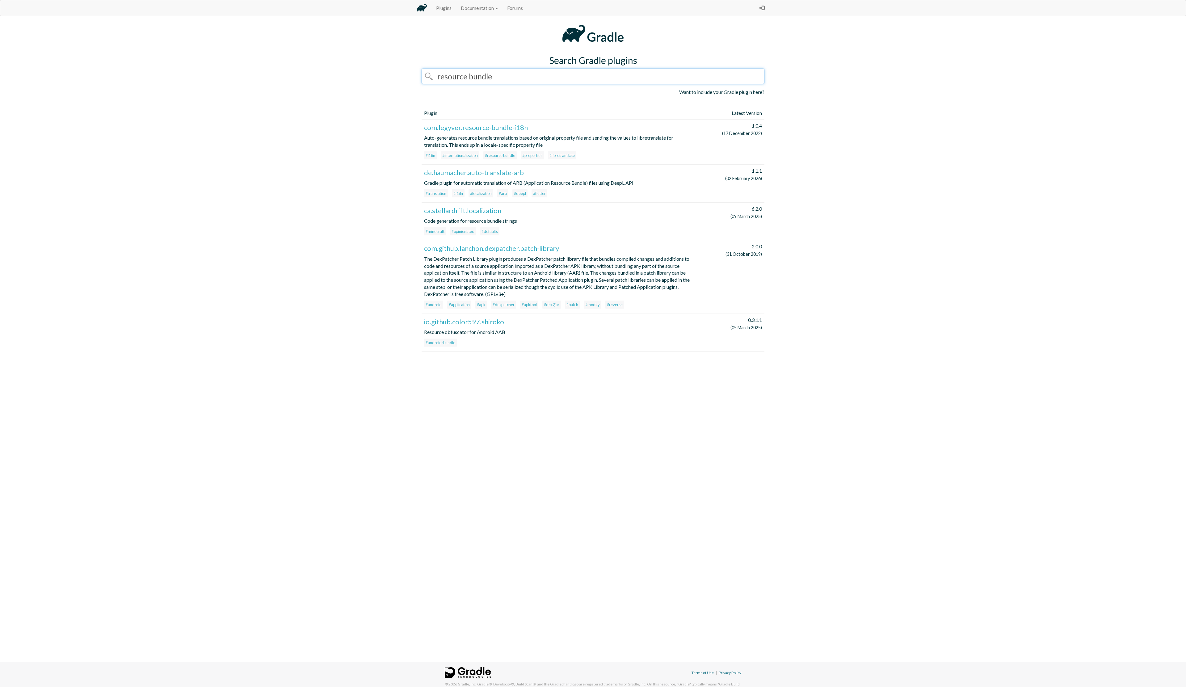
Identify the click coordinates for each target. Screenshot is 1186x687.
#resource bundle (500, 155)
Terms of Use (703, 672)
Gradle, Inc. (467, 684)
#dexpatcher (504, 304)
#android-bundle (440, 342)
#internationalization (460, 155)
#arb (503, 193)
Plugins (444, 8)
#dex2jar (551, 304)
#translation (436, 193)
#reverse (615, 304)
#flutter (539, 193)
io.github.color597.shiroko (464, 322)
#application (459, 304)
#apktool (529, 304)
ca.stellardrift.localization (462, 210)
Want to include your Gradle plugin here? (721, 92)
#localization (481, 193)
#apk (481, 304)
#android (434, 304)
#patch (572, 304)
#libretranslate (562, 155)
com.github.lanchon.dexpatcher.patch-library (491, 248)
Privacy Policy (730, 672)
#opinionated (463, 231)
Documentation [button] (478, 8)
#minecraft (435, 231)
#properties (532, 155)
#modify (592, 304)
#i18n (430, 155)
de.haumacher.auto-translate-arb (474, 172)
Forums (515, 8)
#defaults (490, 231)
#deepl (520, 193)
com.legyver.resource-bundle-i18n (476, 127)
